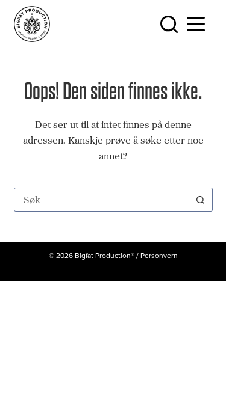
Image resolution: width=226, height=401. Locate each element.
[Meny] (198, 24)
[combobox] (101, 200)
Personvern (159, 255)
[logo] (32, 24)
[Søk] (169, 24)
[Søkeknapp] (200, 199)
